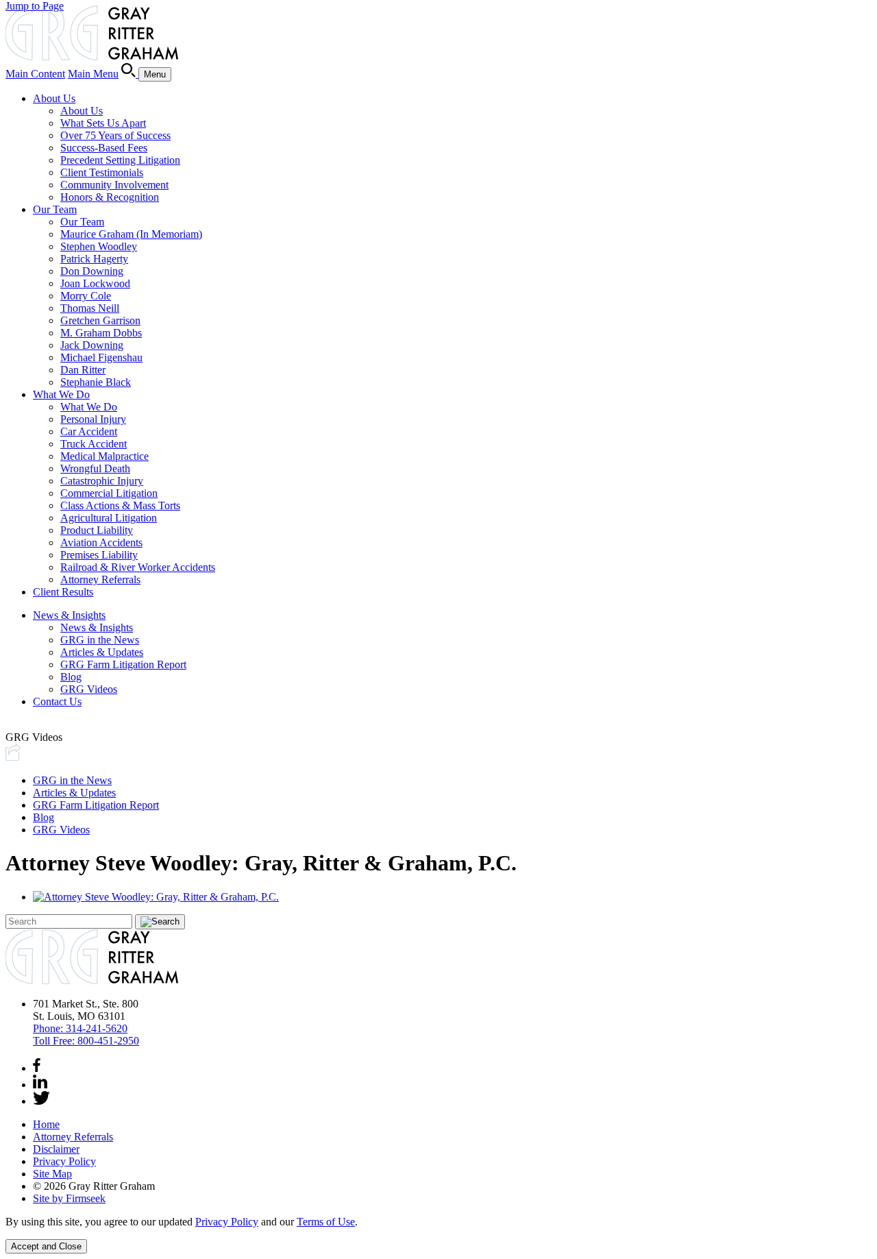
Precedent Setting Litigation (120, 160)
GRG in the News (99, 640)
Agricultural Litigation (108, 518)
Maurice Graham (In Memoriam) (131, 234)
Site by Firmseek (69, 1198)
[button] (13, 757)
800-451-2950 (86, 1041)
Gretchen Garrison (100, 320)
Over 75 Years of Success (115, 135)
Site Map (52, 1173)
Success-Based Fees (103, 148)
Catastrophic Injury (101, 481)
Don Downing (91, 271)
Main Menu (93, 74)
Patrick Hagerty (94, 259)
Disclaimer (56, 1149)
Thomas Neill (89, 308)
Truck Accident (93, 444)
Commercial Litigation (109, 493)
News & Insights (69, 615)
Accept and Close (46, 1246)
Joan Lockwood (95, 283)
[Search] (129, 74)
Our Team (55, 209)
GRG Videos (88, 689)
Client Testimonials (101, 172)
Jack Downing (91, 345)
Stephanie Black (95, 382)
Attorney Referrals (100, 579)
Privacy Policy (64, 1161)
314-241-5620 (80, 1028)
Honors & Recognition (109, 197)
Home (46, 1124)
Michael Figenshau (101, 357)
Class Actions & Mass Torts (120, 505)
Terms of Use (326, 1221)
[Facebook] (36, 1068)
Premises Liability (99, 555)
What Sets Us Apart (103, 123)
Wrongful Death (95, 468)
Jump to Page (34, 6)
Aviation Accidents (101, 542)
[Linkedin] (40, 1084)
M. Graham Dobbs (101, 333)
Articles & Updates (101, 652)
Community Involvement (114, 185)
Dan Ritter (83, 370)
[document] (438, 1222)
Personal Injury (93, 419)
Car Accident (88, 431)
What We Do (61, 394)
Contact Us (57, 701)
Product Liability (96, 530)
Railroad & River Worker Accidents (137, 567)
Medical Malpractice (104, 456)
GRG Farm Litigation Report (123, 664)
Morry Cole (85, 296)
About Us (54, 98)
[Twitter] (41, 1101)
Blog (71, 677)
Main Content (35, 74)
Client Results (63, 592)
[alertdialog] (438, 1235)
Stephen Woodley (98, 246)
